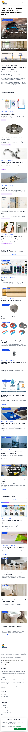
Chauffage (3, 705)
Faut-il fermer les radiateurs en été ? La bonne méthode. (13, 673)
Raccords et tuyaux (5, 260)
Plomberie (4, 169)
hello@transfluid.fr (7, 664)
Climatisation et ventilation (8, 20)
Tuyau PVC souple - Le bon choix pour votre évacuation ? (13, 679)
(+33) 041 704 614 (6, 662)
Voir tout (14, 96)
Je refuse (8, 728)
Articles (3, 668)
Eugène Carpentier (4, 209)
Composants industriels (6, 144)
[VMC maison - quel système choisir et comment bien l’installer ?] (14, 28)
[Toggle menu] (25, 2)
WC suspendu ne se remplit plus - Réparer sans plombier (13, 671)
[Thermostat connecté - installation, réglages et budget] (14, 57)
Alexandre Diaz (4, 111)
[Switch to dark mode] (22, 2)
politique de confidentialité (17, 726)
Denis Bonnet (3, 135)
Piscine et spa (4, 717)
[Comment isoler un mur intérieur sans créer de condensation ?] (14, 46)
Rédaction (4, 691)
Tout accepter (20, 728)
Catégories (4, 702)
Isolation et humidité (6, 42)
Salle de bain (4, 506)
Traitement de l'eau (6, 380)
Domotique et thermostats (7, 53)
